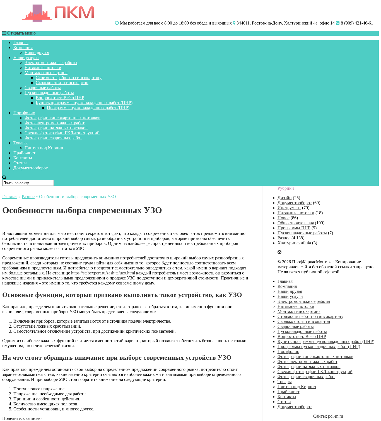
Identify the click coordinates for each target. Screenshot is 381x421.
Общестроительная (296, 222)
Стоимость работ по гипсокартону (69, 77)
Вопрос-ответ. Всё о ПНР (60, 97)
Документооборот (30, 168)
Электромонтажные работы (51, 62)
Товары (20, 142)
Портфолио (24, 112)
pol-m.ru (335, 416)
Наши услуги (26, 57)
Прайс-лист (24, 152)
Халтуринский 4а (294, 242)
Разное (28, 196)
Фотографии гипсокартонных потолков (62, 117)
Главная (20, 42)
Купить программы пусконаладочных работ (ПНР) (84, 102)
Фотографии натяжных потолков (56, 127)
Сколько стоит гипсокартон (62, 82)
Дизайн (285, 197)
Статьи (20, 162)
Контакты (22, 157)
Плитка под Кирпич (44, 147)
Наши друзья (37, 52)
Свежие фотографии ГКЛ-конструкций (62, 132)
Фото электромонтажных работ (55, 122)
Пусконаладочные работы (49, 92)
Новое (284, 217)
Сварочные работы (43, 87)
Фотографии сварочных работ (53, 137)
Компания (23, 47)
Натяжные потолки (43, 67)
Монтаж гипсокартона (46, 72)
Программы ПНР (294, 227)
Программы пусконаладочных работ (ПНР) (88, 107)
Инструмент (289, 207)
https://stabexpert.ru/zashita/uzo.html (103, 273)
